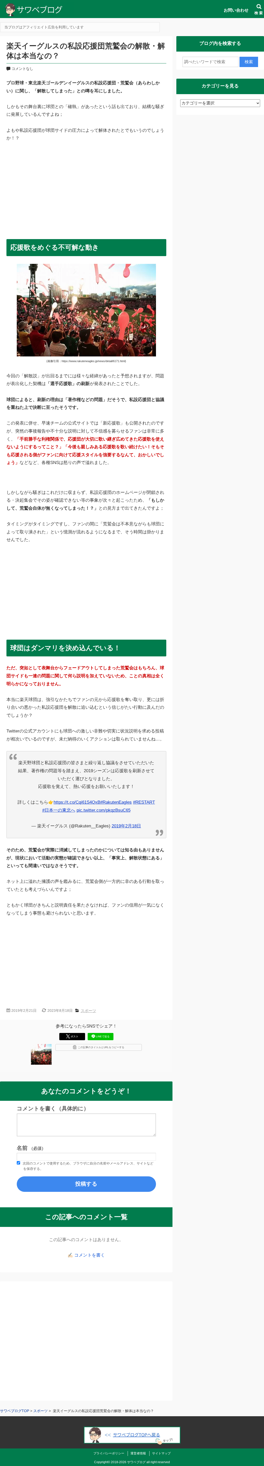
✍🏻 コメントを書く (86, 1255)
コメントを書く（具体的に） (53, 1108)
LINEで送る (103, 1036)
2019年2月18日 (126, 826)
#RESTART (144, 802)
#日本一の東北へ (58, 810)
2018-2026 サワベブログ (128, 1462)
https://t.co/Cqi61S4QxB (77, 802)
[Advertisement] (86, 188)
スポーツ (88, 1010)
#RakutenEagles (116, 802)
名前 (31, 1148)
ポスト (74, 1036)
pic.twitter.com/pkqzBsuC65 (103, 810)
